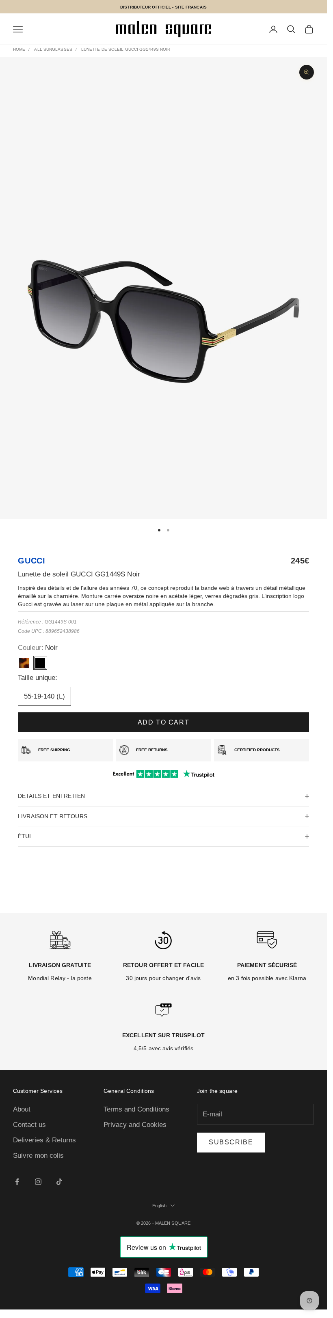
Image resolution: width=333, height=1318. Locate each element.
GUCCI (31, 560)
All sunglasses (53, 49)
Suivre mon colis (38, 1155)
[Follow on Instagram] (38, 1182)
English (159, 1205)
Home (19, 49)
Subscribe (231, 1142)
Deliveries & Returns (44, 1140)
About (21, 1109)
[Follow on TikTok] (59, 1182)
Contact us (29, 1125)
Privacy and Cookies (135, 1125)
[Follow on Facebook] (17, 1182)
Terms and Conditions (136, 1109)
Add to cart (164, 722)
